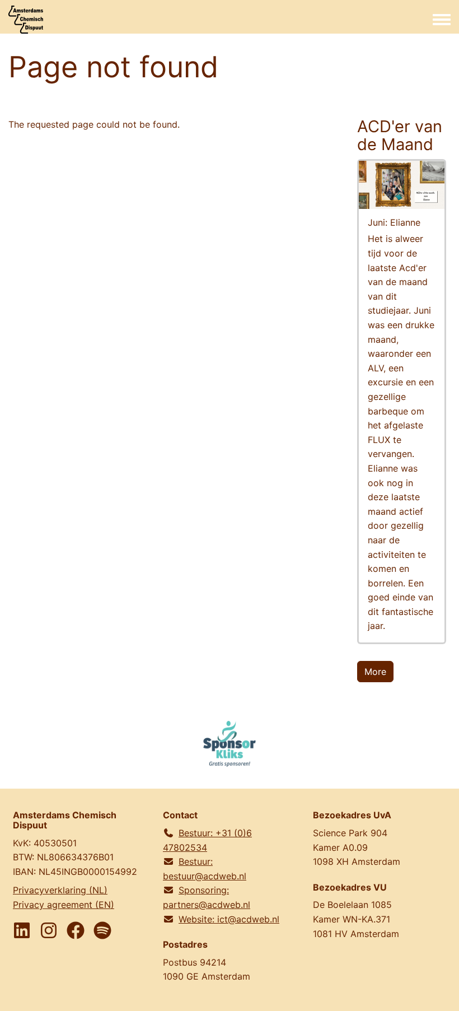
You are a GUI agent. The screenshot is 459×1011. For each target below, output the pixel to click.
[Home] (25, 19)
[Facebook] (76, 930)
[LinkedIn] (22, 930)
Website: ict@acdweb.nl (229, 919)
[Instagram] (49, 930)
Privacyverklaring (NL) (60, 890)
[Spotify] (102, 930)
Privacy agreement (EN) (63, 904)
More (375, 671)
